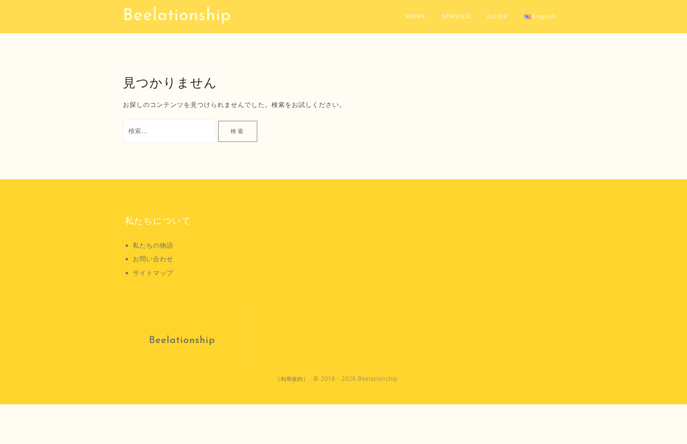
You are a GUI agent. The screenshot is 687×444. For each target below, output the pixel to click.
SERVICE (456, 16)
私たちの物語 (153, 245)
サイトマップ (153, 272)
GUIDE (497, 16)
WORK (416, 16)
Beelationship (177, 16)
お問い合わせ (153, 258)
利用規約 (292, 378)
